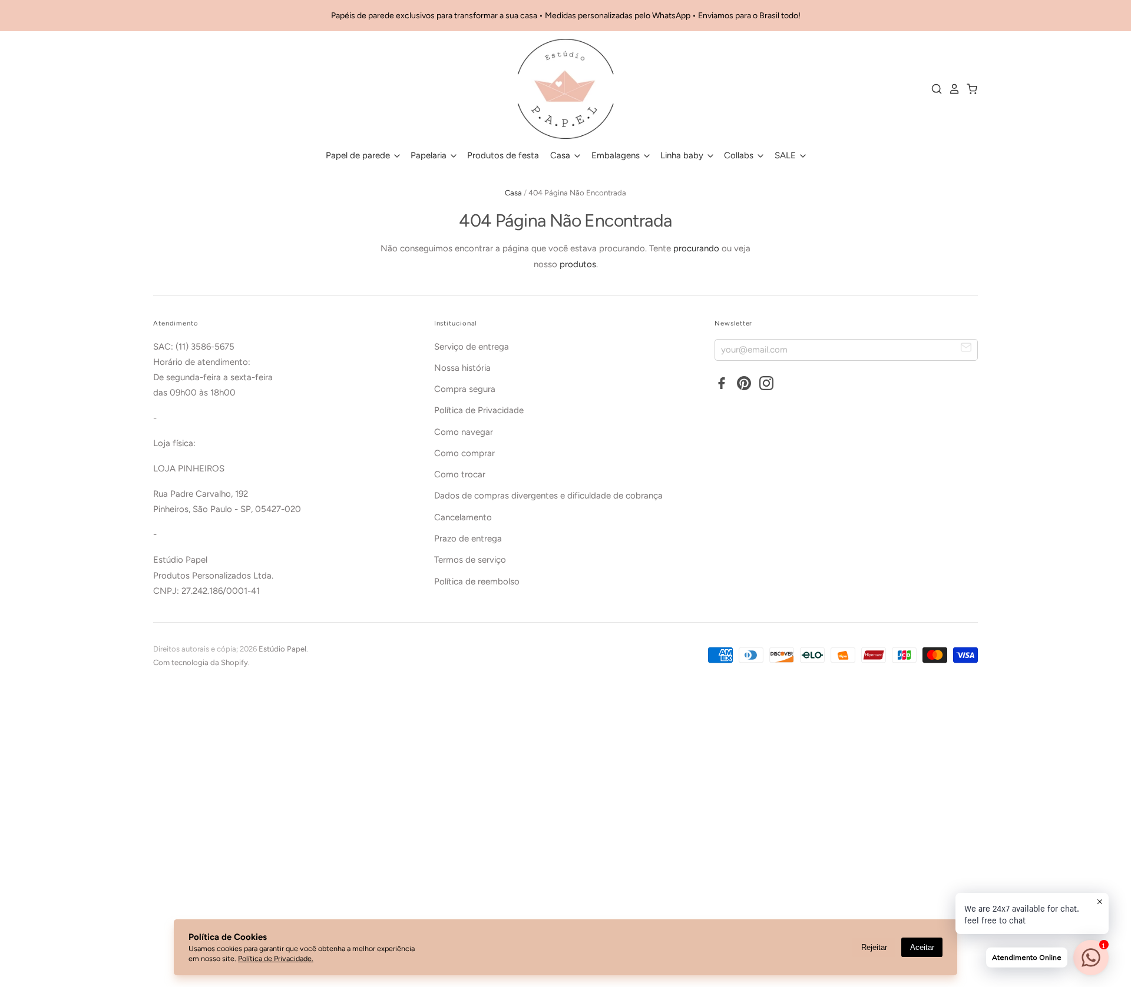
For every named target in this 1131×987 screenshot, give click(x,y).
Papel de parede (359, 155)
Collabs (740, 155)
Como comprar (464, 453)
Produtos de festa (503, 155)
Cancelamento (463, 517)
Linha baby (683, 155)
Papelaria (430, 155)
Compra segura (464, 389)
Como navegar (463, 432)
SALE (786, 155)
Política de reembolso (477, 581)
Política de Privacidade (479, 410)
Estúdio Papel (282, 648)
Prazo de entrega (468, 538)
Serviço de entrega (471, 346)
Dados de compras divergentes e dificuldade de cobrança (548, 495)
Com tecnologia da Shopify (200, 662)
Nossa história (462, 368)
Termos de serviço (470, 559)
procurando (696, 248)
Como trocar (459, 474)
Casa (561, 155)
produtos (578, 264)
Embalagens (616, 155)
